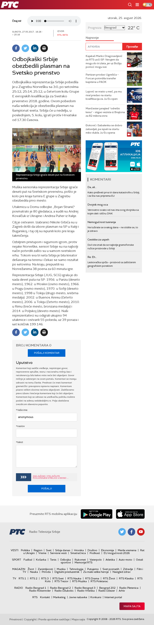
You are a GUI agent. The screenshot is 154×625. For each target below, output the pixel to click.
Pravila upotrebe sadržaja (53, 619)
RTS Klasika (126, 578)
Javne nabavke (78, 597)
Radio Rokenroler (40, 590)
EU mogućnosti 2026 (117, 553)
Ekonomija (107, 550)
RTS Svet (58, 578)
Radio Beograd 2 (60, 587)
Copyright (30, 619)
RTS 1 (22, 578)
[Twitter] (25, 48)
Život (31, 569)
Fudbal (27, 559)
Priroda (46, 572)
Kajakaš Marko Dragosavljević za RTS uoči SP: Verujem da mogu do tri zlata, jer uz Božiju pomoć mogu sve (104, 61)
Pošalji (46, 488)
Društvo (92, 550)
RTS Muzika (79, 581)
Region (38, 550)
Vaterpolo (96, 559)
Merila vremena (127, 550)
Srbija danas (62, 550)
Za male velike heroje (96, 572)
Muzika (61, 569)
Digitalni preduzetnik (66, 572)
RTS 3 (45, 578)
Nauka (34, 572)
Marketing (59, 597)
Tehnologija (76, 569)
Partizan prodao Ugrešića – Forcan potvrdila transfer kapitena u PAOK (102, 78)
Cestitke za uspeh (98, 239)
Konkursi (95, 597)
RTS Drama (92, 578)
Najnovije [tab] (92, 38)
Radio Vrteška (86, 590)
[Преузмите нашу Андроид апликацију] (96, 514)
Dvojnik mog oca (98, 204)
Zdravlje (128, 569)
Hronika (79, 550)
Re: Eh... (92, 257)
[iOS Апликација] (114, 156)
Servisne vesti (58, 553)
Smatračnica (78, 553)
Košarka (41, 559)
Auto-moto (125, 559)
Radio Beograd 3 (85, 587)
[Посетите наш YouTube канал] (141, 532)
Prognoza (94, 28)
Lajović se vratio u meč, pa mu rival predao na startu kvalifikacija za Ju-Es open (104, 95)
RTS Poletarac (99, 581)
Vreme (42, 553)
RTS (35, 597)
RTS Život (109, 578)
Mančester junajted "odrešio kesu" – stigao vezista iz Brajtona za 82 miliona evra (105, 112)
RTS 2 (33, 578)
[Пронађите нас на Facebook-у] (131, 532)
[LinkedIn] (34, 48)
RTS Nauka (74, 578)
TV (14, 578)
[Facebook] (16, 48)
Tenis (53, 559)
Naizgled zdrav (121, 572)
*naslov (20, 426)
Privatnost (15, 619)
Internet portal (113, 597)
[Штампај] (44, 48)
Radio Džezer (106, 590)
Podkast (95, 553)
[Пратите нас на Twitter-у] (122, 532)
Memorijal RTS (83, 562)
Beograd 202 (107, 587)
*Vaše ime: (22, 410)
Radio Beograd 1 (35, 587)
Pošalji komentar (46, 352)
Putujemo (93, 569)
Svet (48, 550)
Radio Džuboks (63, 590)
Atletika (110, 559)
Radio (18, 587)
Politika (25, 550)
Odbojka (65, 559)
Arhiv (122, 590)
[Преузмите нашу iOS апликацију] (130, 514)
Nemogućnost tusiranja (102, 222)
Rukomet (80, 559)
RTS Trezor (61, 581)
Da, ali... (92, 187)
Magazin (18, 569)
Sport (16, 559)
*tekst (19, 442)
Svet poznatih (111, 569)
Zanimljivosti (45, 569)
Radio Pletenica (128, 587)
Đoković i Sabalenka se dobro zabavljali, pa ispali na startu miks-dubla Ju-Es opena (104, 129)
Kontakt (45, 597)
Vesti (14, 550)
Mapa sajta (132, 606)
